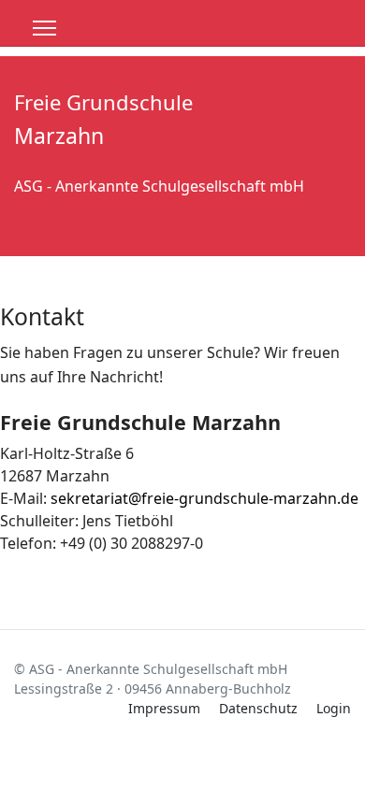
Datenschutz (258, 708)
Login (333, 708)
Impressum (164, 708)
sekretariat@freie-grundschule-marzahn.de (204, 498)
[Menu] (44, 28)
